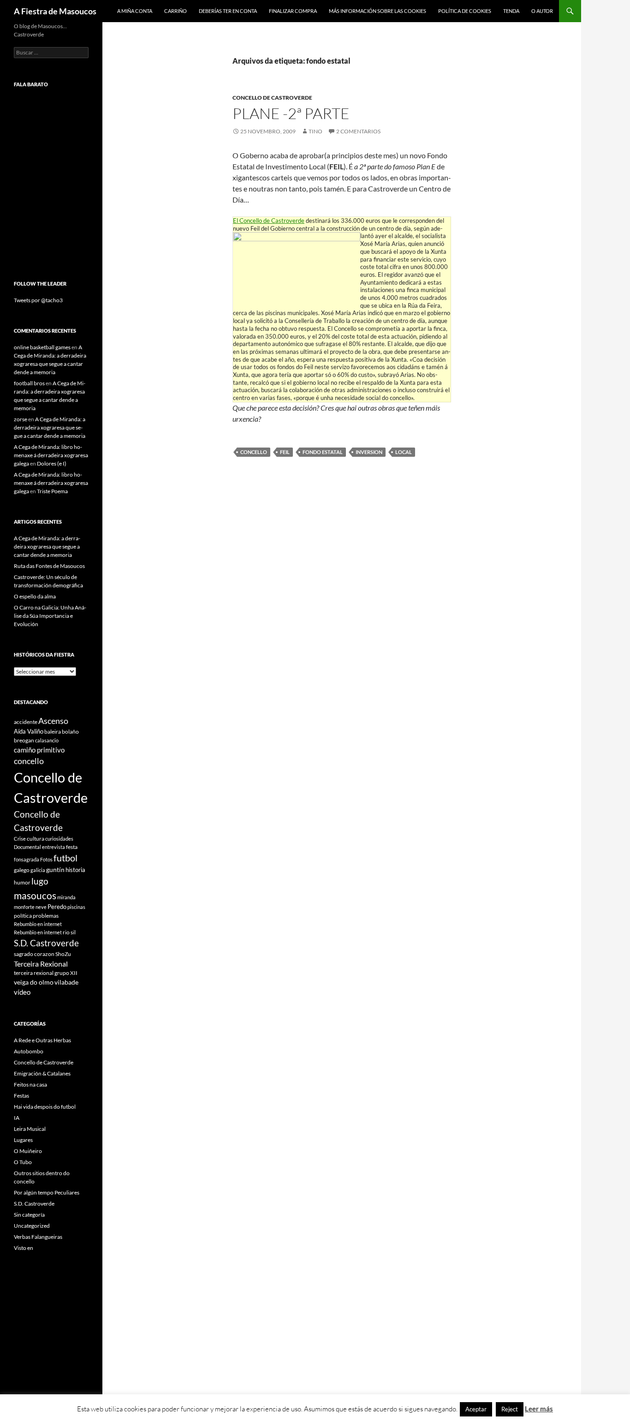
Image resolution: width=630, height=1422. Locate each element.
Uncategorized (32, 1225)
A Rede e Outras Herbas (42, 1040)
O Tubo (23, 1162)
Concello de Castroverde (272, 97)
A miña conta (134, 11)
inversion (369, 452)
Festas (21, 1095)
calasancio (47, 740)
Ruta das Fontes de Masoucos (49, 565)
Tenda (511, 11)
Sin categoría (29, 1214)
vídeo (22, 992)
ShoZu (63, 953)
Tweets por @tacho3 (38, 300)
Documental (27, 847)
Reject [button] (509, 1409)
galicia (37, 870)
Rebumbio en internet (38, 924)
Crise (20, 839)
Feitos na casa (30, 1084)
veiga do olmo (33, 982)
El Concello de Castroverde (268, 220)
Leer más (539, 1408)
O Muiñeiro (28, 1150)
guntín (55, 869)
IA (16, 1117)
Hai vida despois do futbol (45, 1106)
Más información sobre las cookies (377, 11)
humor (22, 882)
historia (75, 869)
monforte (24, 907)
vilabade (66, 982)
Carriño (175, 11)
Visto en (23, 1247)
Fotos (46, 859)
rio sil (69, 932)
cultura (35, 838)
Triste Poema (52, 491)
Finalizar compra (293, 11)
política (23, 915)
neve (41, 907)
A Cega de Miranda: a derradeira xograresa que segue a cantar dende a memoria (49, 427)
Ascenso (53, 721)
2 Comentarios (358, 131)
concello (253, 452)
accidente (25, 721)
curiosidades (59, 839)
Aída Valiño (28, 731)
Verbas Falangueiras (38, 1236)
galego (22, 869)
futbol (65, 858)
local (403, 452)
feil (285, 452)
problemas (46, 915)
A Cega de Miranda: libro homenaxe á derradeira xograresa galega (51, 455)
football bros (29, 383)
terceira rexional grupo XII (45, 972)
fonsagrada (26, 859)
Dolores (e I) (51, 463)
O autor (542, 11)
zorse (20, 419)
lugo (39, 881)
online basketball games (42, 347)
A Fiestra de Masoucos (55, 11)
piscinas (76, 907)
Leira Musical (30, 1128)
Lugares (23, 1139)
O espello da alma (35, 596)
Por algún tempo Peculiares (46, 1192)
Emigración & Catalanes (42, 1073)
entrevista (53, 847)
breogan (24, 740)
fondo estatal (323, 452)
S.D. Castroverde (46, 943)
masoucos (35, 895)
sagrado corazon (34, 953)
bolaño (70, 731)
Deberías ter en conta (228, 11)
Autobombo (28, 1051)
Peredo (57, 906)
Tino (315, 131)
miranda (66, 897)
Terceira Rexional (41, 963)
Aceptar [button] (476, 1409)
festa (71, 846)
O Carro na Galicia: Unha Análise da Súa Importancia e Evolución (50, 615)
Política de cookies (464, 11)
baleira (52, 731)
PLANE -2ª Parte (291, 113)
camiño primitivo (39, 750)
